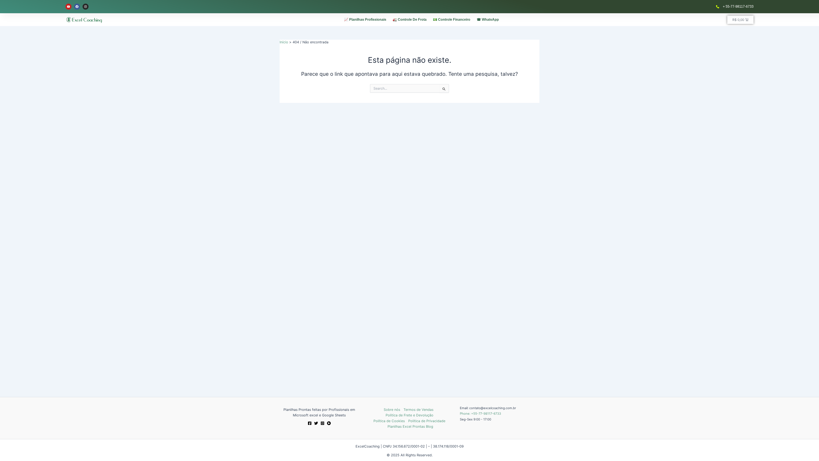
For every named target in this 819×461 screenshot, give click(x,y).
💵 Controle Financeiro (451, 19)
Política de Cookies (389, 421)
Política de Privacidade (426, 421)
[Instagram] (322, 423)
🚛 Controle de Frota (410, 19)
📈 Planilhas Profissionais (365, 19)
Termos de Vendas (418, 409)
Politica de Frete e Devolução (409, 415)
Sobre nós (392, 409)
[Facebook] (310, 423)
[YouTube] (329, 423)
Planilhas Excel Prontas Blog (410, 426)
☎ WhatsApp (488, 19)
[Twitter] (316, 423)
